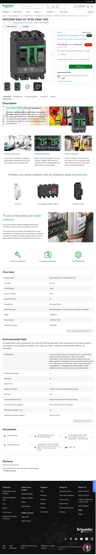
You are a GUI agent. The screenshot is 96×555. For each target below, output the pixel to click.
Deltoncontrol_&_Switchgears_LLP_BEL (71, 35)
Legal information (13, 547)
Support (90, 12)
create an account (10, 471)
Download (73, 400)
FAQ (41, 491)
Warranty (62, 512)
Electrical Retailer (27, 494)
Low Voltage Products (27, 16)
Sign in (36, 468)
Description (7, 96)
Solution (37, 12)
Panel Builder (25, 506)
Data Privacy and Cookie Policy (29, 547)
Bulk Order (64, 12)
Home (4, 16)
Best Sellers (17, 12)
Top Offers (49, 12)
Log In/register (81, 6)
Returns (43, 508)
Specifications (18, 97)
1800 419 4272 (83, 495)
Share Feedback (83, 506)
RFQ (27, 12)
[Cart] (88, 7)
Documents (43, 97)
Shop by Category (13, 16)
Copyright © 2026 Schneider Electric (70, 547)
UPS (4, 504)
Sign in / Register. (85, 51)
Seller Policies (26, 521)
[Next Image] (52, 55)
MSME (23, 502)
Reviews (53, 97)
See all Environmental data (65, 81)
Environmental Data (31, 97)
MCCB (5, 508)
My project (90, 2)
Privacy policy (64, 500)
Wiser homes (7, 512)
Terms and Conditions (66, 495)
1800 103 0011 (83, 491)
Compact (62, 16)
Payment (43, 500)
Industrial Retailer (27, 498)
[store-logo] (8, 6)
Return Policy (63, 504)
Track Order (44, 512)
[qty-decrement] (59, 66)
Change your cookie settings (47, 547)
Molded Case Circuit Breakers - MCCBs (46, 16)
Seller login (25, 517)
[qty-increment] (66, 66)
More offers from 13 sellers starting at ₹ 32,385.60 (72, 39)
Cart (92, 7)
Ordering (43, 495)
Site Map (4, 547)
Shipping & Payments (66, 508)
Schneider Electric (65, 491)
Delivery (43, 504)
